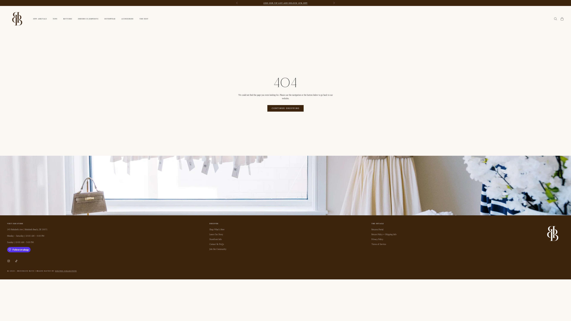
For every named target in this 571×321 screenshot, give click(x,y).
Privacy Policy (377, 239)
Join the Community (217, 249)
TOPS (55, 19)
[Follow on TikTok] (16, 260)
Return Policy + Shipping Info (383, 234)
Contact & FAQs (216, 244)
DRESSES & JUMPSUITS (88, 19)
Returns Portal (377, 229)
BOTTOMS (67, 19)
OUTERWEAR (110, 19)
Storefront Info (215, 239)
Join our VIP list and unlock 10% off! (285, 3)
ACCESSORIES (127, 19)
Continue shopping (285, 108)
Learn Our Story (216, 234)
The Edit (143, 19)
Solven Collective (66, 271)
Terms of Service (378, 244)
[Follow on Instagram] (8, 260)
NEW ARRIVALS (40, 19)
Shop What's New (217, 229)
